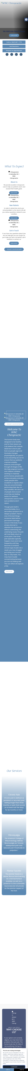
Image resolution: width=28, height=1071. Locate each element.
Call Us (8, 1070)
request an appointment (14, 249)
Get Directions (14, 46)
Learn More (14, 35)
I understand (14, 1066)
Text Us (21, 1070)
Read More (14, 193)
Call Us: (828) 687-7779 (14, 42)
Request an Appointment (14, 50)
